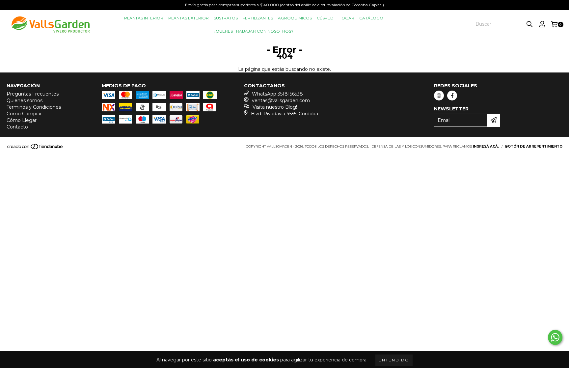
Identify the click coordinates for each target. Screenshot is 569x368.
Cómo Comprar (24, 114)
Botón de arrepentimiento (533, 146)
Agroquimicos (295, 17)
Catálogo (371, 17)
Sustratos (226, 17)
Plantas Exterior (188, 17)
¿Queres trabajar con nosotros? (253, 31)
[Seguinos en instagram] (439, 95)
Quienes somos (24, 100)
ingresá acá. (486, 146)
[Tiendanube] (35, 148)
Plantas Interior (143, 17)
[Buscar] (529, 24)
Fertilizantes (258, 17)
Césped (325, 17)
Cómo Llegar (22, 120)
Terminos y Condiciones (34, 107)
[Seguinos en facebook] (452, 95)
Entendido (394, 359)
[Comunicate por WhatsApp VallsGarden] (555, 337)
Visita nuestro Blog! (275, 107)
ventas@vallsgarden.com (281, 100)
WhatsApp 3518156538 (277, 94)
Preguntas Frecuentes (33, 94)
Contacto (17, 127)
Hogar (346, 17)
